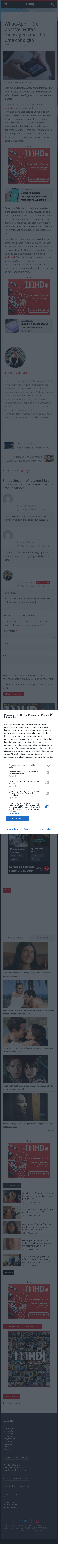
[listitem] (29, 766)
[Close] (52, 715)
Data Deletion (13, 829)
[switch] (47, 772)
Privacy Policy (45, 829)
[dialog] (29, 772)
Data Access (29, 829)
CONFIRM (17, 819)
